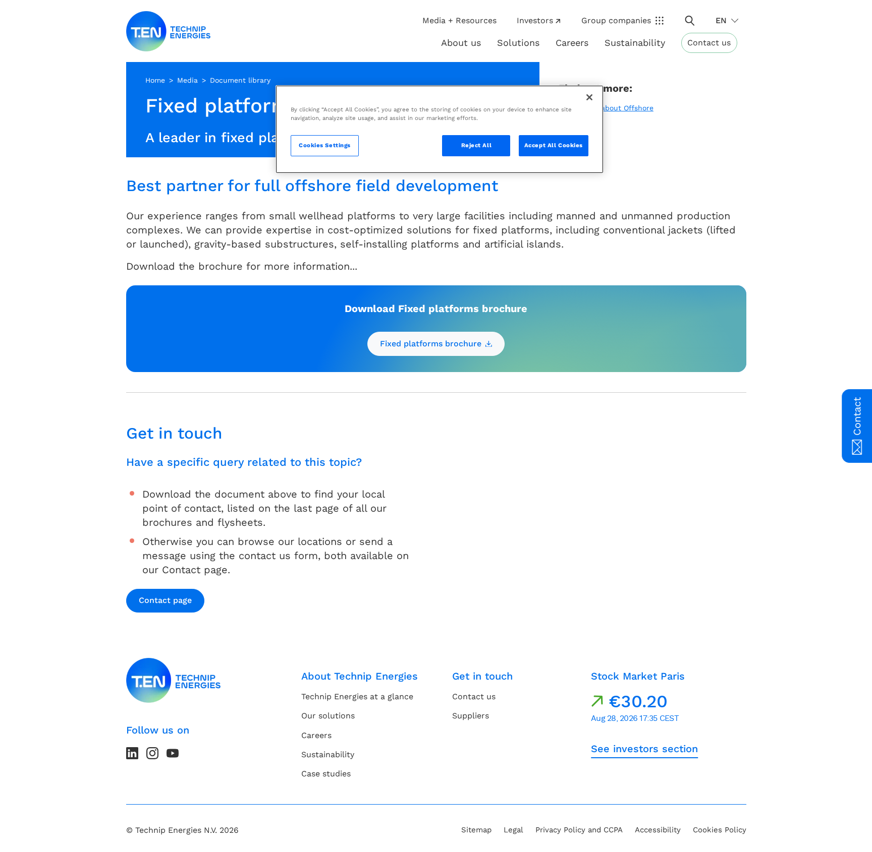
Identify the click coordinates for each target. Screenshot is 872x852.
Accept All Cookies (553, 145)
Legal (513, 829)
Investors (535, 20)
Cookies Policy (719, 829)
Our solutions (328, 715)
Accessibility (658, 829)
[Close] (589, 97)
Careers (572, 42)
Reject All (476, 145)
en (721, 20)
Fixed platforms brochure (430, 343)
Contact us (709, 42)
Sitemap (476, 829)
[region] (440, 129)
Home (155, 80)
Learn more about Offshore (606, 108)
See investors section (644, 749)
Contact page (165, 600)
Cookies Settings (325, 145)
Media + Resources (459, 20)
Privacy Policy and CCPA (579, 829)
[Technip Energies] (168, 31)
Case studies (326, 773)
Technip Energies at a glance (357, 696)
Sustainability (327, 754)
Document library (240, 80)
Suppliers (470, 715)
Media (187, 80)
